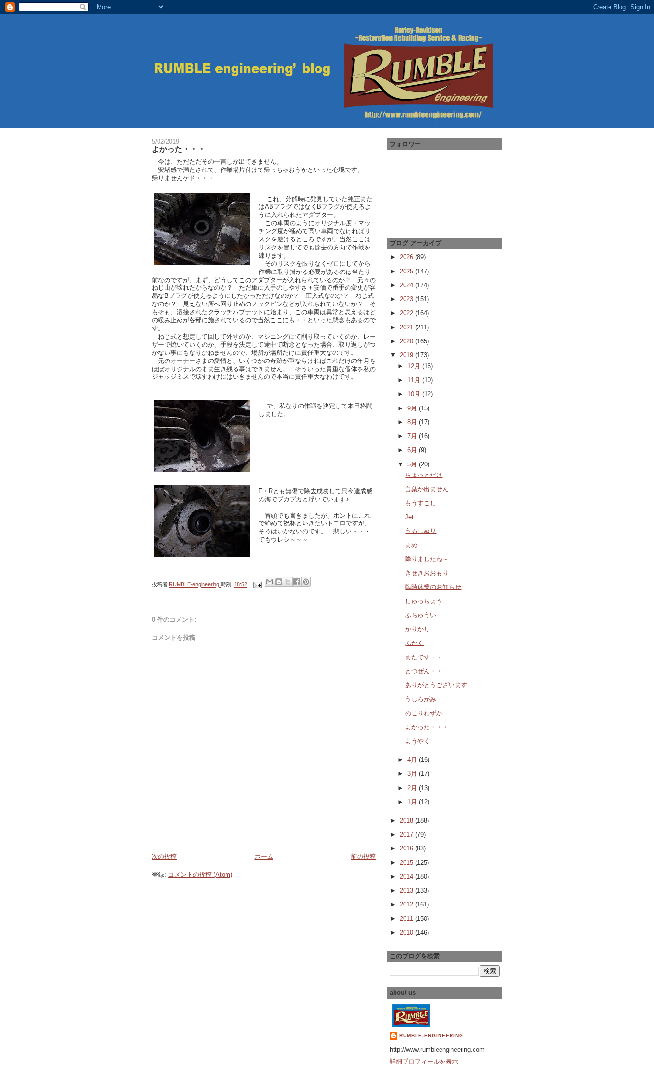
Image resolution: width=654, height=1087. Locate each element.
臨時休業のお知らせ (433, 586)
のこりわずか (423, 713)
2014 (407, 876)
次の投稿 (164, 856)
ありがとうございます (436, 685)
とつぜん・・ (423, 671)
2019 (407, 355)
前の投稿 (363, 856)
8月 (413, 422)
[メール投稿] (256, 585)
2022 (407, 313)
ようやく (417, 741)
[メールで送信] (269, 582)
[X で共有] (288, 582)
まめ (411, 545)
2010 (407, 932)
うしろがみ (420, 698)
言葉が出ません (427, 489)
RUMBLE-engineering (431, 1035)
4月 (413, 759)
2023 (407, 299)
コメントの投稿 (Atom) (200, 874)
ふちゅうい (420, 615)
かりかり (417, 629)
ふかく (414, 642)
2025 (407, 271)
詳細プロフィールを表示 (424, 1061)
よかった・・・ (427, 727)
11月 (414, 380)
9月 (413, 408)
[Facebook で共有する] (297, 582)
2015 (407, 862)
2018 (407, 820)
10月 (414, 393)
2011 (407, 918)
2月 (413, 788)
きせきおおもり (427, 573)
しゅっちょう (423, 601)
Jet (409, 517)
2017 (407, 834)
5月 (413, 464)
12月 (414, 366)
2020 (407, 341)
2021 (407, 327)
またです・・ (423, 657)
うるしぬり (420, 530)
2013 (407, 890)
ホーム (264, 856)
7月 (413, 436)
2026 (407, 256)
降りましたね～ (427, 559)
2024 (407, 285)
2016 (407, 848)
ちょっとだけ (423, 474)
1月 (413, 801)
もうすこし (420, 503)
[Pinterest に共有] (306, 582)
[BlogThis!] (278, 582)
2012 (407, 904)
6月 (413, 449)
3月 (413, 773)
